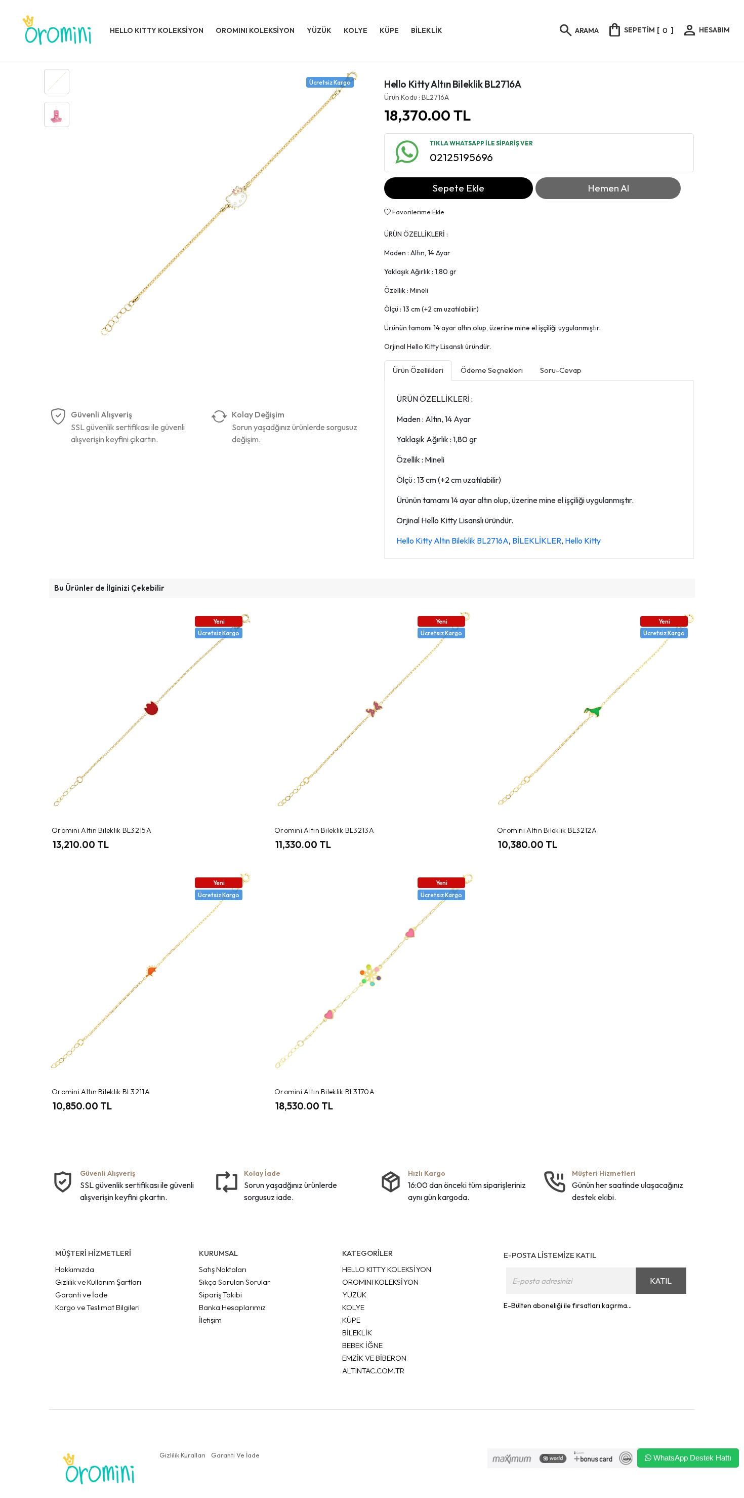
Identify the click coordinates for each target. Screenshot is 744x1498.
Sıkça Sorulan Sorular (234, 1282)
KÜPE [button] (389, 30)
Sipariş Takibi (220, 1294)
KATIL (661, 1281)
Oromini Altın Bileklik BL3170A (324, 1091)
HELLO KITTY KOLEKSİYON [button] (156, 30)
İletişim (210, 1320)
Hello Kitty (583, 540)
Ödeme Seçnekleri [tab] (492, 370)
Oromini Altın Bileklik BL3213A (324, 830)
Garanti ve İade (81, 1294)
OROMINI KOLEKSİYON (380, 1282)
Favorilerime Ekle (417, 212)
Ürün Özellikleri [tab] (418, 370)
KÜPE (351, 1320)
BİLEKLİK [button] (426, 30)
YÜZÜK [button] (319, 30)
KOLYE (353, 1307)
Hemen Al (608, 188)
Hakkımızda (74, 1269)
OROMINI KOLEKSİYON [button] (255, 30)
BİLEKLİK (357, 1332)
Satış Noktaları (222, 1269)
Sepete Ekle (458, 188)
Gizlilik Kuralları (182, 1455)
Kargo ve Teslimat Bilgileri (97, 1307)
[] (640, 30)
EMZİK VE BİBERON (374, 1358)
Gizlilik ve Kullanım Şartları (98, 1282)
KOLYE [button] (355, 30)
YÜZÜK (354, 1294)
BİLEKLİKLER (536, 540)
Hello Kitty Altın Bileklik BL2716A (452, 540)
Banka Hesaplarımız (232, 1307)
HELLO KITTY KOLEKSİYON (386, 1269)
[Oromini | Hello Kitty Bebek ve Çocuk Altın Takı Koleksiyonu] (57, 30)
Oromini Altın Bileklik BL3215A (101, 830)
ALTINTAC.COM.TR (373, 1370)
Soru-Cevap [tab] (561, 370)
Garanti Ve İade (235, 1455)
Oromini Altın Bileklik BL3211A (101, 1091)
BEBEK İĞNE (362, 1345)
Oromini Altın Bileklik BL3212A (547, 830)
